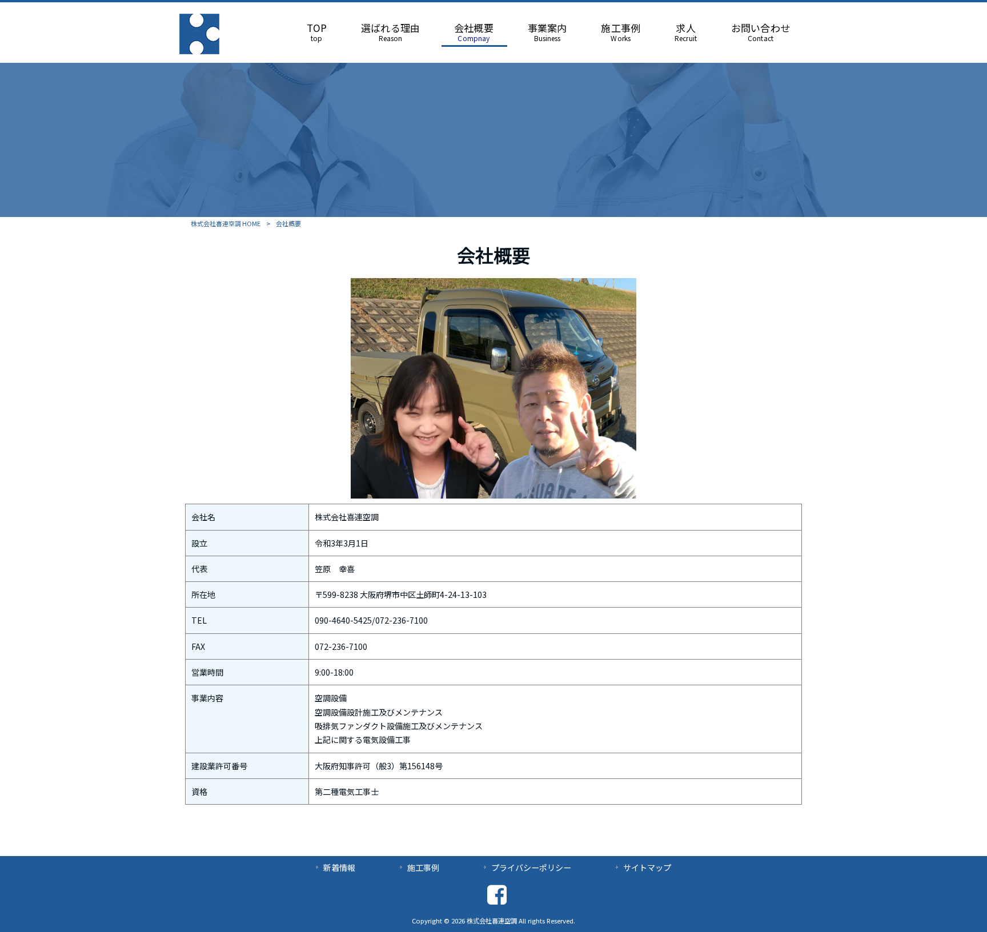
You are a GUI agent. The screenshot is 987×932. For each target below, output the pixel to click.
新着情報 (339, 867)
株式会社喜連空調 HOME (225, 223)
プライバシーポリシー (531, 867)
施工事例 (423, 867)
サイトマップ (647, 867)
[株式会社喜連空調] (199, 50)
